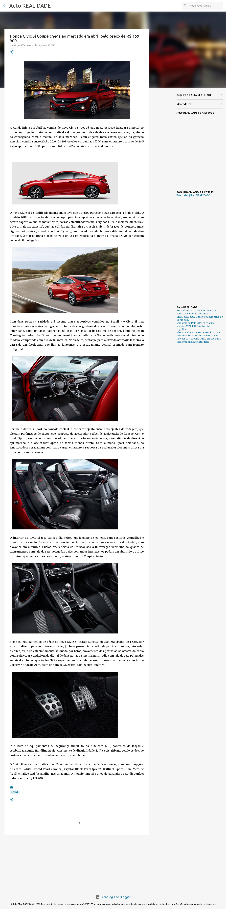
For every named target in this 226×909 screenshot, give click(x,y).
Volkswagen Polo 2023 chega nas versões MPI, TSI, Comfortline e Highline (195, 326)
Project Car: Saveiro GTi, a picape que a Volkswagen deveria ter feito (199, 340)
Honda (14, 792)
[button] (12, 52)
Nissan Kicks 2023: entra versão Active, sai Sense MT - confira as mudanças (198, 334)
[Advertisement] (76, 863)
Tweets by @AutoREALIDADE (193, 195)
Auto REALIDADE (30, 6)
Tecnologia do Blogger (115, 897)
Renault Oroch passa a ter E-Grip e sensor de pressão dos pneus (196, 312)
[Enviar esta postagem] (12, 788)
